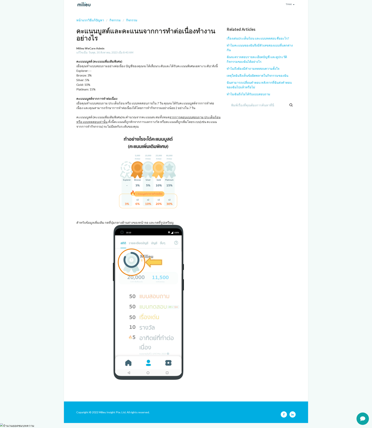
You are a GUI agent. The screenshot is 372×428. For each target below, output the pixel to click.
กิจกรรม (115, 20)
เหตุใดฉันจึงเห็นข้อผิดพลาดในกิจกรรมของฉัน (257, 75)
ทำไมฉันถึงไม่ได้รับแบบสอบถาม (248, 94)
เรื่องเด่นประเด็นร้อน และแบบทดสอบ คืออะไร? (258, 38)
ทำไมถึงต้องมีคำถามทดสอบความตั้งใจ (253, 68)
